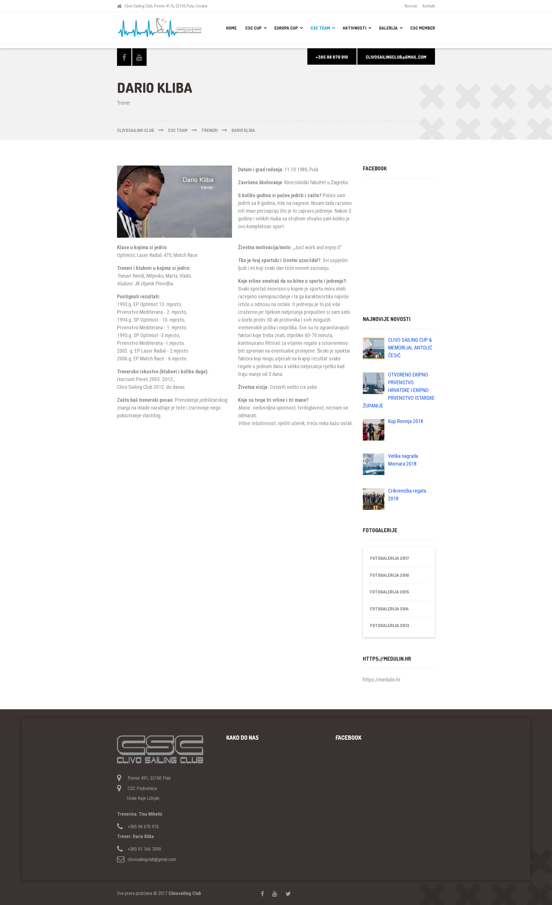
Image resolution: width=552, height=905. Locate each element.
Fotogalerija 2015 (389, 592)
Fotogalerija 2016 (389, 575)
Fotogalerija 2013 (389, 625)
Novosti (411, 6)
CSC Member (422, 28)
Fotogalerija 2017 (389, 558)
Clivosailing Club (184, 893)
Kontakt (429, 6)
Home (231, 28)
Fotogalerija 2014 (389, 609)
